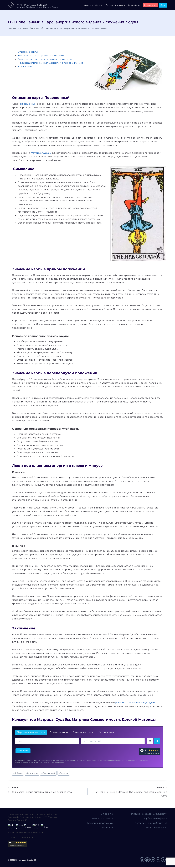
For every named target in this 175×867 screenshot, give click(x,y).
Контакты (107, 827)
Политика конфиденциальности (148, 813)
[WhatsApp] (147, 859)
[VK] (158, 859)
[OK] (163, 859)
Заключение (25, 66)
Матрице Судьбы (41, 152)
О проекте (106, 813)
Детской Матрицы (139, 719)
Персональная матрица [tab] (31, 732)
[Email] (142, 859)
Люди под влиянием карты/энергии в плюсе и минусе (50, 62)
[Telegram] (152, 859)
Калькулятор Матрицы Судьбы (41, 719)
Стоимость (120, 5)
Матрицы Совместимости (96, 719)
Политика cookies (156, 827)
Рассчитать (23, 750)
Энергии (63, 773)
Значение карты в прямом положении (41, 55)
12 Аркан (18, 773)
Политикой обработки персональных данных (47, 762)
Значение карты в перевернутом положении (45, 59)
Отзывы (109, 5)
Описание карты (28, 51)
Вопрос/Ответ (134, 5)
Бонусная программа (100, 823)
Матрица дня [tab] (106, 732)
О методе (88, 5)
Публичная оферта (155, 818)
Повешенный (28, 103)
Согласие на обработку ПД (151, 823)
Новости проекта (102, 818)
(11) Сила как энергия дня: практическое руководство (40, 789)
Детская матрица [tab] (83, 732)
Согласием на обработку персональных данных (116, 760)
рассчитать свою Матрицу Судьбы (136, 702)
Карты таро (32, 773)
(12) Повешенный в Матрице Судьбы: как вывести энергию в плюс (130, 791)
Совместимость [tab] (59, 732)
